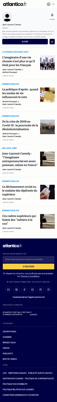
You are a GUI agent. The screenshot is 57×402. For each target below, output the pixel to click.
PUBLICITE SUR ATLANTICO (40, 373)
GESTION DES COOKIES (13, 378)
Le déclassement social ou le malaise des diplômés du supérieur (19, 190)
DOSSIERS (7, 337)
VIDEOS (6, 348)
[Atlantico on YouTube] (48, 289)
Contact (33, 315)
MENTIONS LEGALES (17, 373)
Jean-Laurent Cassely (11, 69)
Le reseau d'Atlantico (12, 314)
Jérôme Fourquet (9, 72)
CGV (5, 373)
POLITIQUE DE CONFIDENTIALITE (39, 378)
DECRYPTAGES (9, 331)
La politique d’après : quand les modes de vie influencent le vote (20, 93)
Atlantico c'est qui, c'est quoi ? (17, 312)
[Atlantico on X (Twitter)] (16, 289)
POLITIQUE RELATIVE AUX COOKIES (18, 389)
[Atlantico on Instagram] (40, 289)
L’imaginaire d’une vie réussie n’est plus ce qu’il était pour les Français (18, 61)
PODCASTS (8, 353)
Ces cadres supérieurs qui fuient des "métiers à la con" (19, 219)
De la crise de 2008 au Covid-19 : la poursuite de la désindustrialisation (20, 125)
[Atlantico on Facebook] (24, 289)
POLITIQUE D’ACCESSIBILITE (15, 384)
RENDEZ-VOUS (9, 342)
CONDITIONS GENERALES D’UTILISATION (21, 395)
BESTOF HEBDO (10, 359)
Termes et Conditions (30, 276)
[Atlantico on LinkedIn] (32, 289)
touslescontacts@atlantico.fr (28, 297)
